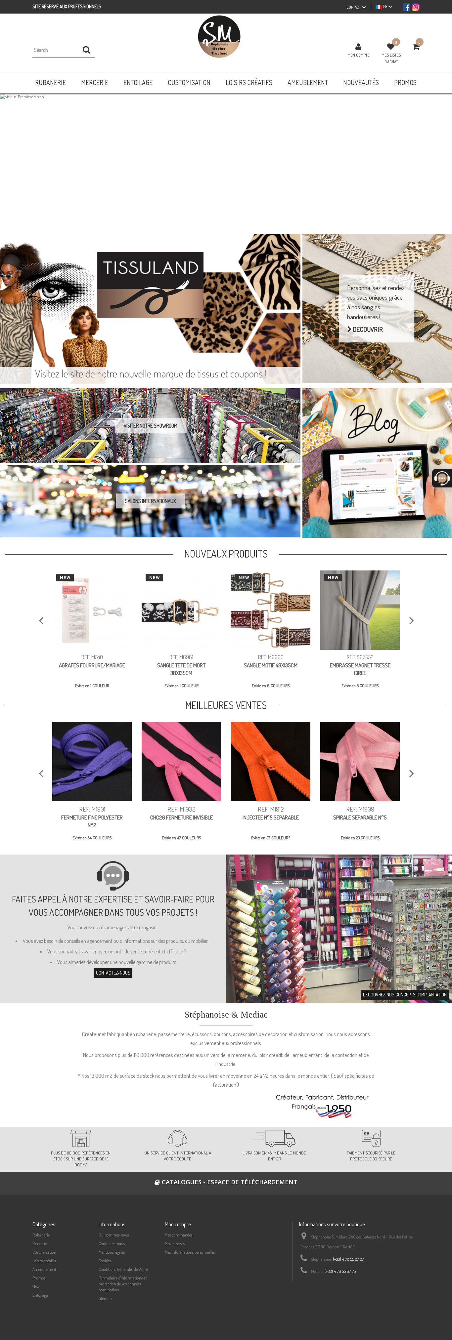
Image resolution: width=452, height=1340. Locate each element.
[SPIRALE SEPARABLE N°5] (360, 761)
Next (440, 161)
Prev (12, 161)
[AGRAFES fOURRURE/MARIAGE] (92, 610)
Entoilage (40, 1295)
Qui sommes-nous (114, 1234)
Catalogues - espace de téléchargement (228, 1182)
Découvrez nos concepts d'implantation (405, 994)
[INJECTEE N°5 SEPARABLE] (270, 761)
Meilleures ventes (226, 705)
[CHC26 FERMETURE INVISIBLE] (181, 761)
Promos (38, 1277)
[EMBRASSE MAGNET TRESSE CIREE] (360, 610)
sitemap (105, 1298)
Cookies (105, 1260)
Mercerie (39, 1243)
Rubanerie (41, 1234)
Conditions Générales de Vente (123, 1269)
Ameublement (44, 1269)
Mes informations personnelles (190, 1252)
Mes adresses (175, 1243)
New (36, 1286)
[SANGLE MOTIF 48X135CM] (270, 610)
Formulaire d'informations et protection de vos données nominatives (123, 1283)
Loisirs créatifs (44, 1260)
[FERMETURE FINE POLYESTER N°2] (92, 761)
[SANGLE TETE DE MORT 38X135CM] (181, 610)
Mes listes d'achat (391, 58)
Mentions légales (112, 1252)
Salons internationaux (150, 501)
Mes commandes (178, 1234)
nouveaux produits (226, 553)
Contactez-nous (113, 973)
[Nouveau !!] (226, 159)
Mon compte (358, 55)
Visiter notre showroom (150, 425)
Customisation (44, 1252)
